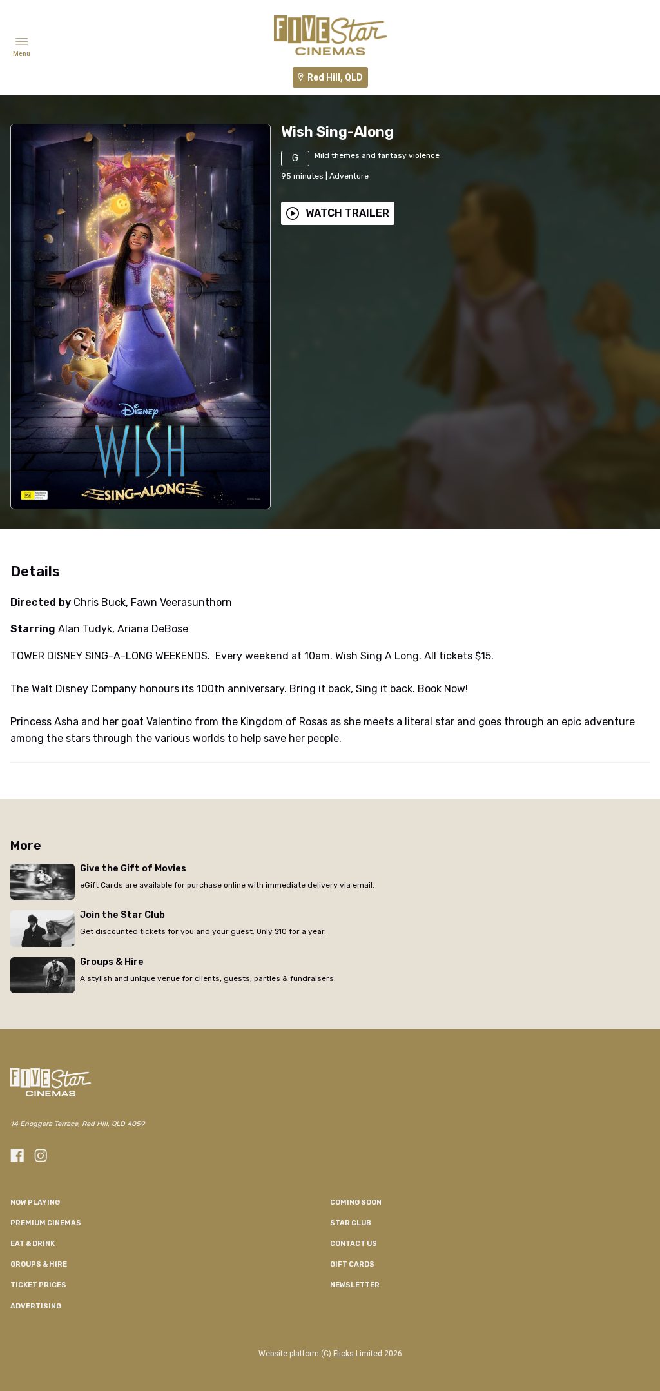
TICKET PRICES (38, 1285)
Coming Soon (356, 1202)
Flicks (343, 1353)
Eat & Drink (32, 1244)
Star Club (350, 1223)
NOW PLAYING (35, 1202)
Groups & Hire (38, 1264)
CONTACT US (353, 1244)
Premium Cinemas (45, 1223)
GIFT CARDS (352, 1264)
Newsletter (355, 1285)
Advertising (35, 1306)
